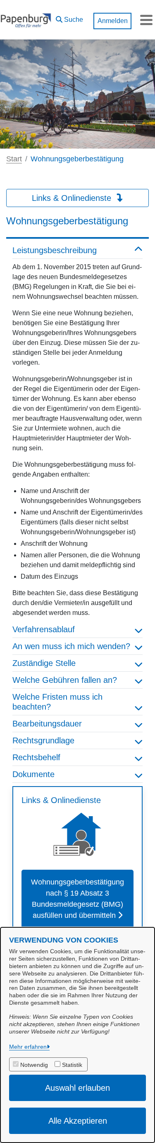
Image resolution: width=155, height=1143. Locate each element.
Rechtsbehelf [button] (36, 757)
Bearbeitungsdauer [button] (47, 723)
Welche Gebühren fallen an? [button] (64, 679)
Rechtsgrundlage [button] (43, 740)
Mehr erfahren (28, 1046)
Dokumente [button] (33, 774)
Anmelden (113, 20)
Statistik (72, 1065)
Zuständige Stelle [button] (44, 663)
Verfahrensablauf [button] (43, 629)
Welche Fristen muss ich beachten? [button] (57, 701)
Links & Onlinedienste (73, 198)
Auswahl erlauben (77, 1087)
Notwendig (34, 1065)
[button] (69, 17)
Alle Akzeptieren (77, 1120)
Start (14, 159)
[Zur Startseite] (26, 19)
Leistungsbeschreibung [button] (54, 250)
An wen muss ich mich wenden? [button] (71, 646)
